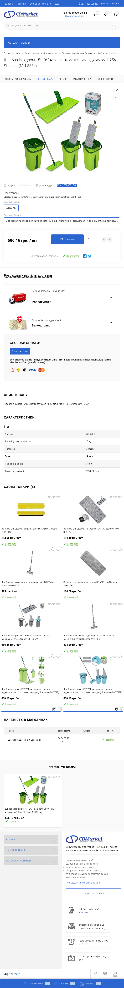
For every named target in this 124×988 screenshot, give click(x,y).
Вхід (81, 3)
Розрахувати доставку (46, 256)
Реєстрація (92, 3)
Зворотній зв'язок (93, 893)
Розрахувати (41, 302)
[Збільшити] (62, 131)
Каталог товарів (19, 42)
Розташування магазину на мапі (83, 882)
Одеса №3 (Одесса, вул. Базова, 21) (24, 740)
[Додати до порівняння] (116, 97)
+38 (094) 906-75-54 (74, 12)
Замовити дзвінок (74, 16)
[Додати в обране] (116, 90)
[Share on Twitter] (90, 256)
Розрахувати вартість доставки (28, 275)
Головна (8, 3)
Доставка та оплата (40, 3)
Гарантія (21, 3)
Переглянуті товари (62, 767)
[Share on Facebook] (85, 256)
